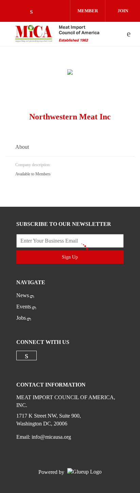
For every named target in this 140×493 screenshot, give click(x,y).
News (22, 295)
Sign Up (70, 257)
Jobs (21, 318)
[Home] (57, 34)
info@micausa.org (51, 437)
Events (23, 306)
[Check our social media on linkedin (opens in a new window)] (35, 12)
